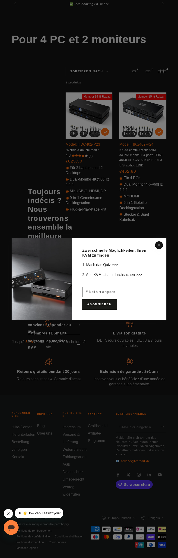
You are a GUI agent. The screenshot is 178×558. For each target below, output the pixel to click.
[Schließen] (159, 245)
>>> (115, 265)
